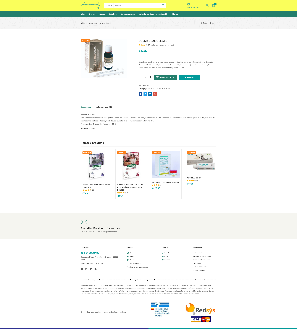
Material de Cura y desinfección (153, 14)
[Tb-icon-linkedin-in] (96, 269)
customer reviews (157, 45)
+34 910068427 (90, 252)
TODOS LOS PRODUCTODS (98, 23)
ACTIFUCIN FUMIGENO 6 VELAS (165, 182)
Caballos (113, 14)
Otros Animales (127, 14)
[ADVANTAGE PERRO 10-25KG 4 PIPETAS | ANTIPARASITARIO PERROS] (131, 165)
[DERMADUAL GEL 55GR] (140, 94)
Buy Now (189, 77)
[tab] (88, 107)
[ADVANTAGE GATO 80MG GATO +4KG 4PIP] (96, 165)
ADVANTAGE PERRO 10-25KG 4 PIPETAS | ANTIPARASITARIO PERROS (130, 187)
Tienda (175, 14)
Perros (92, 14)
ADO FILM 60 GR (194, 178)
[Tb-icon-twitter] (91, 269)
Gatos (102, 14)
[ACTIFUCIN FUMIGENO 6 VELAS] (166, 164)
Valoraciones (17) (104, 107)
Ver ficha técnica (88, 129)
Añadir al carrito (167, 77)
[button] (108, 5)
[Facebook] (82, 269)
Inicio (83, 14)
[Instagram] (86, 269)
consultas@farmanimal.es (92, 263)
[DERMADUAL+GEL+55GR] (145, 94)
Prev (205, 23)
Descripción (86, 107)
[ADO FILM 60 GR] (201, 162)
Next (212, 23)
